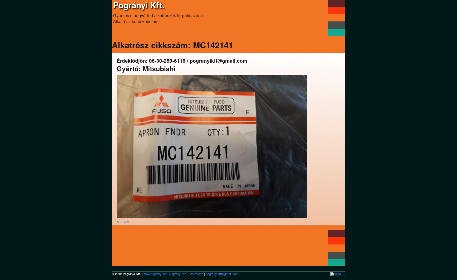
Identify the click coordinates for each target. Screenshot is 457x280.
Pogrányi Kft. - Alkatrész (186, 273)
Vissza (123, 221)
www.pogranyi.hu (155, 273)
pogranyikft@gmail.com (222, 273)
